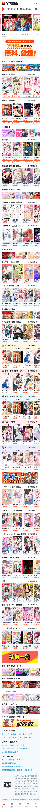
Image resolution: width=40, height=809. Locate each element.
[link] (8, 67)
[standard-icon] (36, 9)
